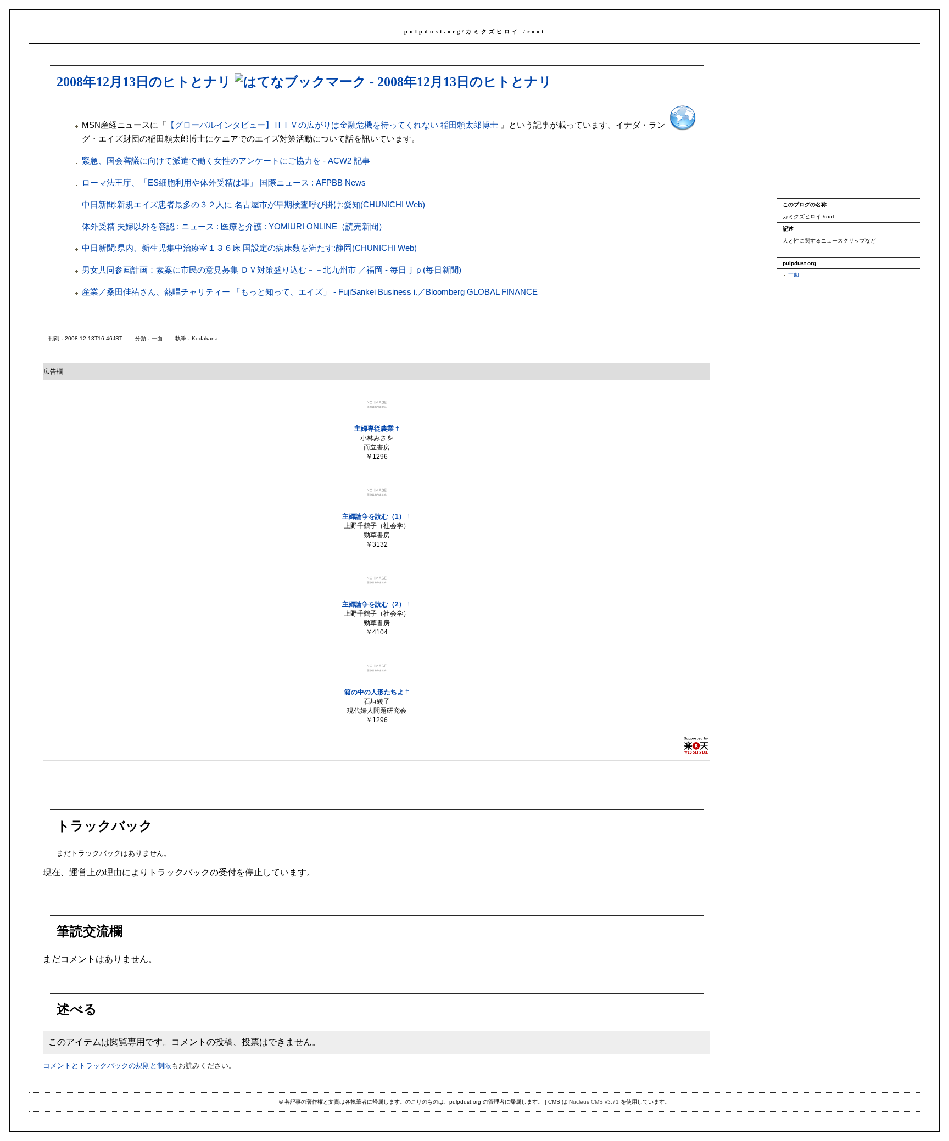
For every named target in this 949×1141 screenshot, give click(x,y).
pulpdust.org (433, 32)
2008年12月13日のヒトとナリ (144, 82)
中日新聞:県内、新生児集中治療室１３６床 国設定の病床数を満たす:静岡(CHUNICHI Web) (249, 247)
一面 (793, 274)
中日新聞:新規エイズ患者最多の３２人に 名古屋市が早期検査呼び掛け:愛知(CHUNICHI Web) (253, 204)
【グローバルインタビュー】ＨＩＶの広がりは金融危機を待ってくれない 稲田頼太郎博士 (333, 125)
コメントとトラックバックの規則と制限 (107, 1065)
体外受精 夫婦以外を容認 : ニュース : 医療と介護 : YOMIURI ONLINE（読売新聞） (234, 226)
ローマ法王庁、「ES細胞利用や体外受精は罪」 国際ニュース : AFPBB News (224, 182)
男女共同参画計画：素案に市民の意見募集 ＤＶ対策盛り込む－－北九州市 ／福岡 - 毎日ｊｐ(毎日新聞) (271, 269)
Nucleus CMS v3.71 (594, 1102)
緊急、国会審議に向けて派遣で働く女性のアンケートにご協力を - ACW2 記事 (226, 160)
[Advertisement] (848, 120)
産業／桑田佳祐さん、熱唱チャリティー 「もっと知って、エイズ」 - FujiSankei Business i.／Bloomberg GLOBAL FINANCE (310, 291)
